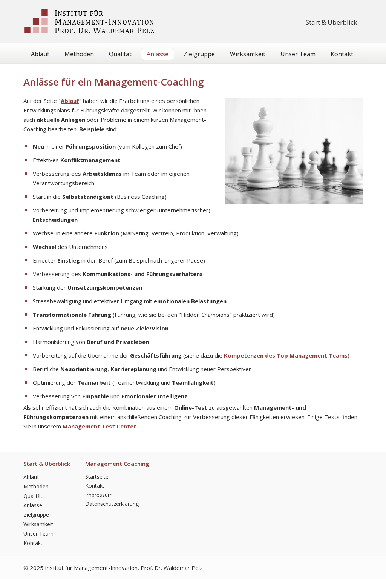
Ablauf (40, 54)
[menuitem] (331, 22)
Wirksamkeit (247, 54)
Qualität (120, 54)
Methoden (79, 54)
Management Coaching (117, 463)
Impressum (99, 494)
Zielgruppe (199, 54)
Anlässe (157, 54)
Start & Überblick (331, 22)
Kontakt (342, 54)
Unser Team (298, 54)
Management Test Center (99, 426)
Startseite (97, 476)
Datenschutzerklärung (112, 503)
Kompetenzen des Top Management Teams (286, 355)
